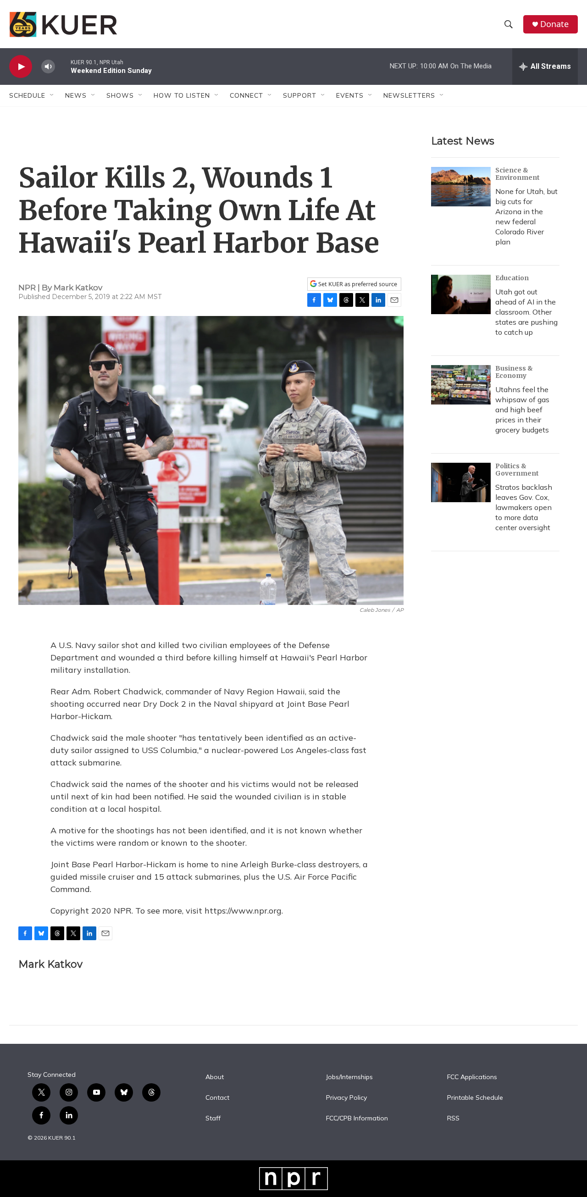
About (214, 1077)
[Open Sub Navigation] (52, 95)
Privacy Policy (346, 1098)
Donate (554, 24)
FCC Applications (472, 1077)
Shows (120, 95)
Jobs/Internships (349, 1077)
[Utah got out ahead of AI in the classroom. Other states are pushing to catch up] (461, 294)
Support (299, 95)
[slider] (62, 66)
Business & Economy (514, 372)
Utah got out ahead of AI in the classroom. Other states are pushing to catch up (526, 312)
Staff (213, 1118)
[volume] (48, 66)
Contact (217, 1098)
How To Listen (182, 95)
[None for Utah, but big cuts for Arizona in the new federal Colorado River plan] (461, 186)
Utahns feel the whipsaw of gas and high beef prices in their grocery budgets (522, 409)
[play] (20, 66)
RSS (453, 1118)
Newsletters (409, 95)
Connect (246, 95)
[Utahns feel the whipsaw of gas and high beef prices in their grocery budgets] (461, 385)
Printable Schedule (475, 1098)
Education (512, 278)
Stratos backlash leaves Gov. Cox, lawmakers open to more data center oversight (523, 507)
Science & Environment (517, 174)
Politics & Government (517, 469)
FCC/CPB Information (357, 1118)
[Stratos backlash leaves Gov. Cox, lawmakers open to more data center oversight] (461, 482)
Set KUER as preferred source (357, 284)
